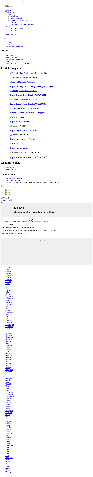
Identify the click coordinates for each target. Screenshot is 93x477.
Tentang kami (10, 12)
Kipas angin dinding (19, 148)
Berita (7, 26)
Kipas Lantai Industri (20, 121)
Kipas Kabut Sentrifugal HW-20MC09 (28, 104)
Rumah (8, 10)
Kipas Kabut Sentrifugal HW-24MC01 (28, 95)
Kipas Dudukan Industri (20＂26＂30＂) (29, 157)
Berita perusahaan (16, 28)
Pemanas (13, 22)
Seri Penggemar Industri (18, 20)
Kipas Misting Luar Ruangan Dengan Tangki (31, 86)
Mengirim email (6, 200)
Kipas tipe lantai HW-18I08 (23, 139)
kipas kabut (14, 16)
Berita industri (15, 30)
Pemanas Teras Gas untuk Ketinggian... (28, 113)
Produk (8, 14)
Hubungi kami (10, 34)
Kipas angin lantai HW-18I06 (24, 130)
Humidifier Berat (16, 18)
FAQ (7, 32)
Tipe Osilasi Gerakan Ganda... (24, 77)
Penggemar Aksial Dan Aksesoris (22, 24)
